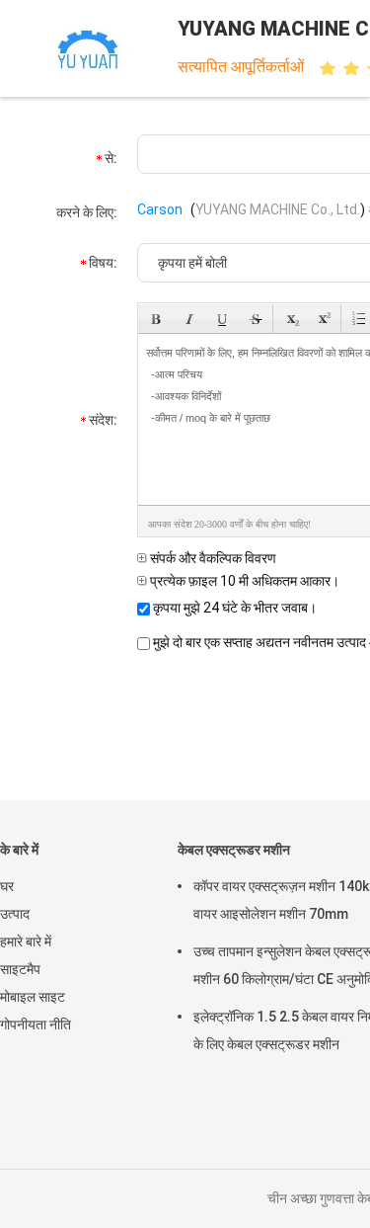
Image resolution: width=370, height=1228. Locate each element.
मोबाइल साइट (32, 997)
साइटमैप (20, 969)
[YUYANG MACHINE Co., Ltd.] (87, 48)
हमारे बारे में (25, 941)
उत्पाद (15, 914)
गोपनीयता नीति (35, 1024)
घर (7, 886)
